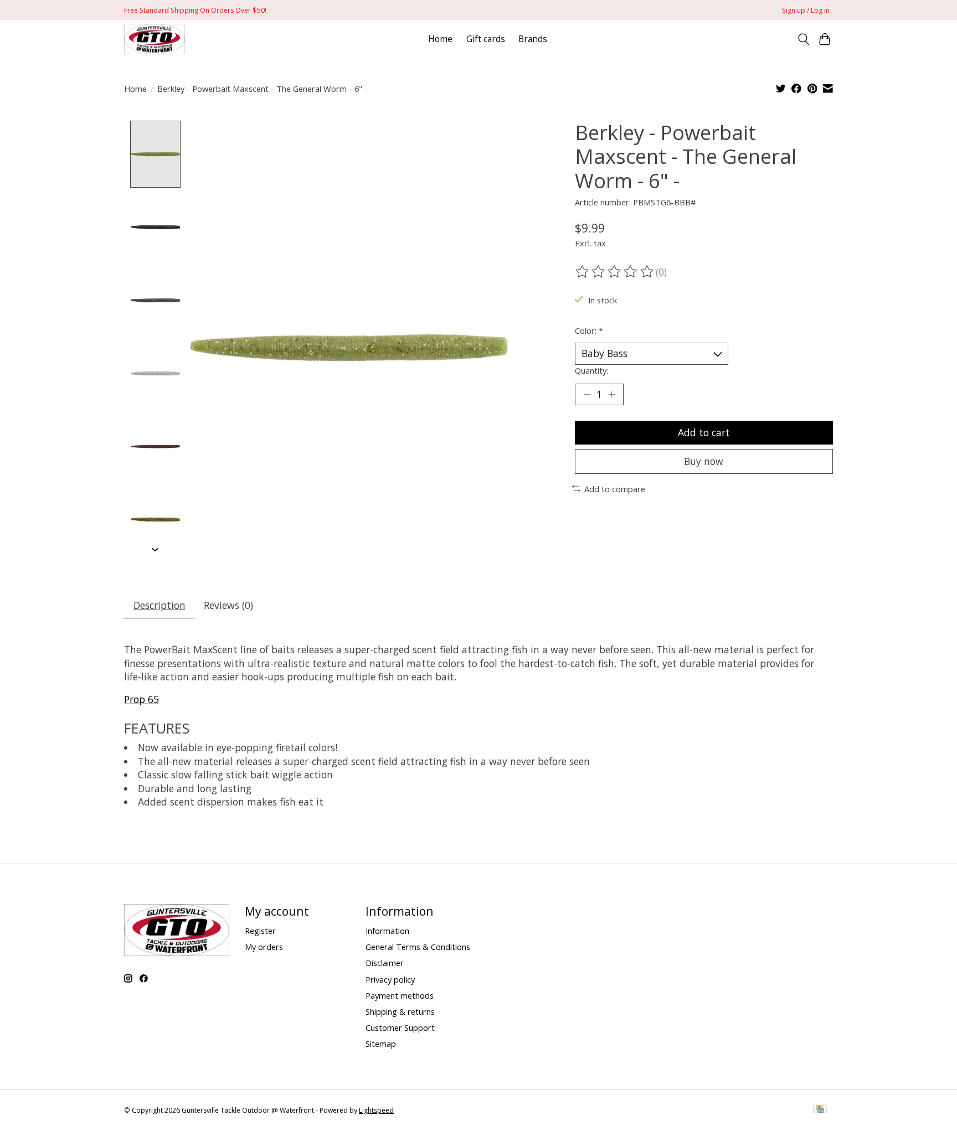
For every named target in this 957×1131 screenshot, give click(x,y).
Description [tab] (159, 605)
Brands (532, 39)
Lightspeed (376, 1110)
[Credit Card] (820, 1109)
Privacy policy (390, 979)
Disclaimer (385, 962)
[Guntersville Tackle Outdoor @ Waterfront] (154, 39)
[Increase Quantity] (611, 394)
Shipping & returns (400, 1011)
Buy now (703, 461)
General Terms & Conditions (418, 946)
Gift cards (485, 39)
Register (260, 930)
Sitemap (381, 1043)
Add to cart (704, 432)
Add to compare (614, 488)
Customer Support (400, 1027)
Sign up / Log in (806, 10)
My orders (264, 946)
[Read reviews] (615, 272)
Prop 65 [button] (141, 699)
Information (387, 930)
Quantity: (591, 370)
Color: (589, 330)
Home (440, 39)
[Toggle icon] (803, 39)
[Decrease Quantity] (587, 394)
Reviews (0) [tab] (228, 605)
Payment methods (400, 995)
